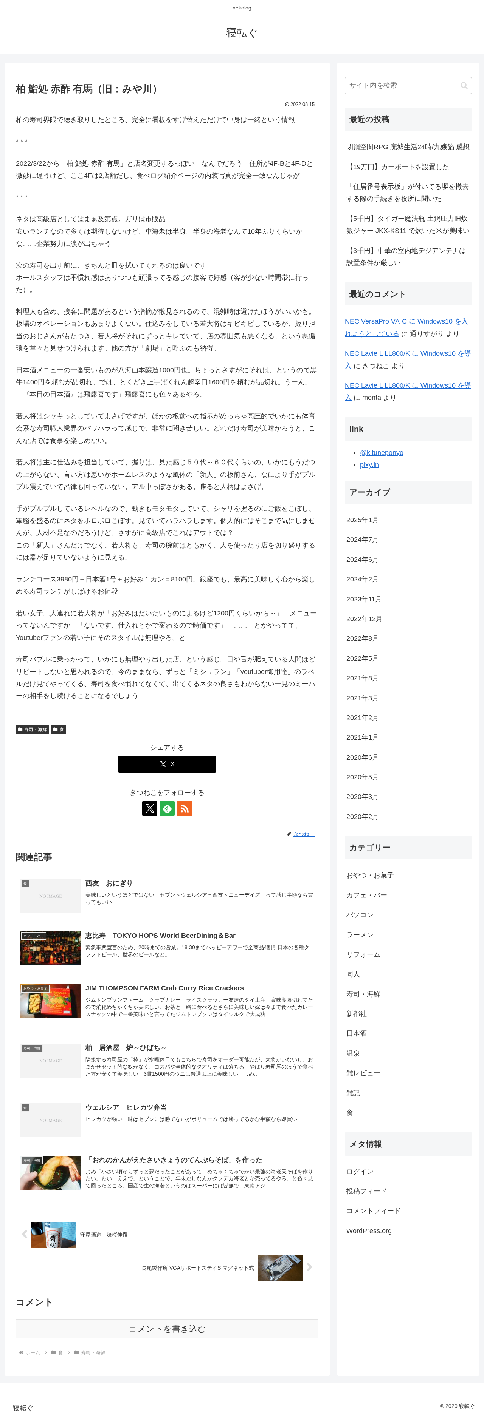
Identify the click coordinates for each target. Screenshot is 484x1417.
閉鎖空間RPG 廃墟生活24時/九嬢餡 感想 (408, 147)
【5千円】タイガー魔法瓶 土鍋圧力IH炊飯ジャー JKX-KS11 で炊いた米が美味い (408, 224)
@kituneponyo (381, 452)
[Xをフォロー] (149, 808)
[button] (464, 85)
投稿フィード (366, 1191)
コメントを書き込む (167, 1329)
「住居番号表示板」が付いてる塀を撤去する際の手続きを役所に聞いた (407, 192)
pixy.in (369, 465)
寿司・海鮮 (35, 729)
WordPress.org (369, 1230)
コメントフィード (373, 1211)
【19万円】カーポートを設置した (397, 167)
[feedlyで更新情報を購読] (167, 808)
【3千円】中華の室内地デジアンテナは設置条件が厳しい (406, 257)
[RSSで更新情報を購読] (184, 808)
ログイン (360, 1171)
